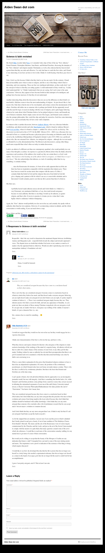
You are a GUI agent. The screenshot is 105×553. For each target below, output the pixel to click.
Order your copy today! (88, 108)
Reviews (35, 217)
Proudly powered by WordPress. (88, 542)
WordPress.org (83, 191)
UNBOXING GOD (48, 45)
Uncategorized (83, 178)
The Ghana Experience (85, 163)
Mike (15, 63)
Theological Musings (85, 170)
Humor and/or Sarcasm (85, 133)
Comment (9, 485)
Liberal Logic (83, 137)
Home (8, 45)
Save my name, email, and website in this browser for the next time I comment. (30, 528)
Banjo (81, 117)
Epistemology (83, 124)
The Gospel (82, 165)
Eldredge (82, 122)
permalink (49, 217)
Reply (13, 251)
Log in (81, 185)
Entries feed (83, 187)
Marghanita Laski (39, 127)
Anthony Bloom (43, 124)
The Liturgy (83, 168)
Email (8, 515)
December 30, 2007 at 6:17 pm (20, 281)
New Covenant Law (85, 141)
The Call (82, 157)
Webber (81, 179)
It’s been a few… (84, 69)
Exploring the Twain (85, 126)
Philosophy (82, 144)
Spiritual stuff (83, 155)
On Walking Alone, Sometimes (87, 65)
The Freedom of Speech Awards (87, 161)
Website (8, 521)
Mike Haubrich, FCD (19, 325)
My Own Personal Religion (86, 139)
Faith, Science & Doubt (26, 217)
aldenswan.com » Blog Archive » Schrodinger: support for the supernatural (33, 273)
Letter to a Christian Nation (86, 135)
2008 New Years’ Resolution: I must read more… (57, 52)
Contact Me (82, 52)
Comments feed (83, 189)
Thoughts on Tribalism (85, 174)
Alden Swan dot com (19, 7)
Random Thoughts (84, 150)
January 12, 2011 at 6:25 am (20, 234)
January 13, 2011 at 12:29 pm (26, 258)
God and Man (14, 129)
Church (81, 120)
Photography (83, 146)
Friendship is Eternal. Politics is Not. (89, 60)
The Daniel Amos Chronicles (87, 159)
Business (82, 118)
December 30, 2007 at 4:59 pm (20, 328)
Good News (83, 131)
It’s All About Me (17, 45)
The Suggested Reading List (32, 45)
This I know (83, 172)
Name (8, 508)
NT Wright (82, 142)
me (26, 59)
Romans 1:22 (83, 154)
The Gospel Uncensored (86, 166)
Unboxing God (83, 176)
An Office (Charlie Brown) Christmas (17, 52)
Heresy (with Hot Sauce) (86, 67)
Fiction (81, 129)
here (28, 63)
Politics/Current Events (85, 148)
